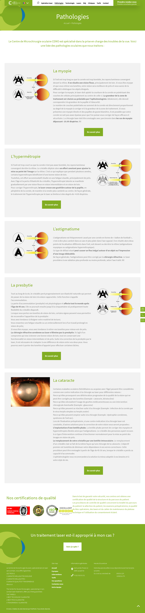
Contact (106, 3)
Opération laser (47, 3)
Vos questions (57, 581)
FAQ (84, 3)
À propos (55, 571)
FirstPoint (33, 609)
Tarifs (99, 3)
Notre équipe (56, 587)
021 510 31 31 (80, 575)
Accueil (67, 23)
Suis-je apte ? (72, 546)
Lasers (78, 3)
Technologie (69, 3)
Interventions (57, 574)
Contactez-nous (57, 584)
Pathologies (59, 3)
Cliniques (91, 3)
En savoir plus (93, 132)
